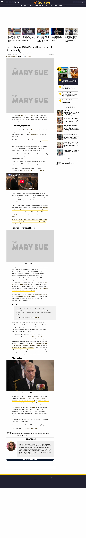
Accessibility (45, 477)
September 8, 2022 (35, 317)
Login (83, 2)
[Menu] (2, 2)
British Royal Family (13, 433)
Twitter (47, 433)
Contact (49, 479)
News (21, 5)
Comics (46, 5)
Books (31, 5)
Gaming (55, 5)
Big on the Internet (39, 5)
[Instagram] (12, 3)
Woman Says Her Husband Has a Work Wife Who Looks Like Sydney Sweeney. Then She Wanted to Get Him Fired (70, 144)
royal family (40, 433)
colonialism (19, 433)
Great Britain (24, 433)
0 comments (51, 54)
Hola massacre (19, 202)
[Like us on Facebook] (10, 3)
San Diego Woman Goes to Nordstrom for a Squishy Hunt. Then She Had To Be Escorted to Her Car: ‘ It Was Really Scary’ (71, 112)
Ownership (45, 479)
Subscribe (76, 2)
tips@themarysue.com (32, 428)
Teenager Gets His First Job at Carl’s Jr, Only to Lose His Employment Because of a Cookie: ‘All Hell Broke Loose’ (71, 152)
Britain (7, 433)
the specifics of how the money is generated (23, 347)
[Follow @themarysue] (7, 3)
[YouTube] (18, 3)
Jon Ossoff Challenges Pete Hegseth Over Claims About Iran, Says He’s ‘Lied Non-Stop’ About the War (28, 38)
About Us (22, 477)
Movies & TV (26, 5)
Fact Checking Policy (37, 479)
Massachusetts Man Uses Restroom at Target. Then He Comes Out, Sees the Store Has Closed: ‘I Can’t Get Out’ (69, 101)
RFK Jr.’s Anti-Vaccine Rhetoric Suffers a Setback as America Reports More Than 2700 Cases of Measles (57, 38)
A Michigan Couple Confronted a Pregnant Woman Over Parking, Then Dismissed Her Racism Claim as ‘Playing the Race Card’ (14, 39)
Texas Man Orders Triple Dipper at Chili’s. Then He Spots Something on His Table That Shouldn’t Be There (71, 120)
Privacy (31, 477)
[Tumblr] (15, 3)
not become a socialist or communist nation (33, 170)
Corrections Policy (70, 477)
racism (36, 433)
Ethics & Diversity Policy (61, 477)
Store (65, 5)
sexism (44, 433)
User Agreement (52, 477)
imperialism (29, 433)
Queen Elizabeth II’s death (26, 115)
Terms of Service (38, 477)
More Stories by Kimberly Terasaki (30, 459)
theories (33, 407)
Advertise (27, 477)
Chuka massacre (44, 200)
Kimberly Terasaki (11, 54)
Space (51, 5)
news (33, 433)
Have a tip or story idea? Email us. (69, 162)
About (60, 5)
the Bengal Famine (34, 134)
